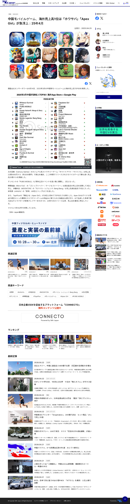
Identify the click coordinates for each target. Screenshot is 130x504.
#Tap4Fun (37, 296)
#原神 (12, 292)
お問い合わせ (67, 501)
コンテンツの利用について (41, 501)
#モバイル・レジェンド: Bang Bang (65, 292)
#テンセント (14, 296)
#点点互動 (85, 292)
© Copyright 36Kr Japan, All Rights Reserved (20, 501)
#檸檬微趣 (25, 296)
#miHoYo (21, 292)
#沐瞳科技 (31, 292)
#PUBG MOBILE (78, 296)
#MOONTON (44, 292)
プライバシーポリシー (55, 501)
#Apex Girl (64, 296)
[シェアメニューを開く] (125, 499)
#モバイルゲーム (50, 296)
